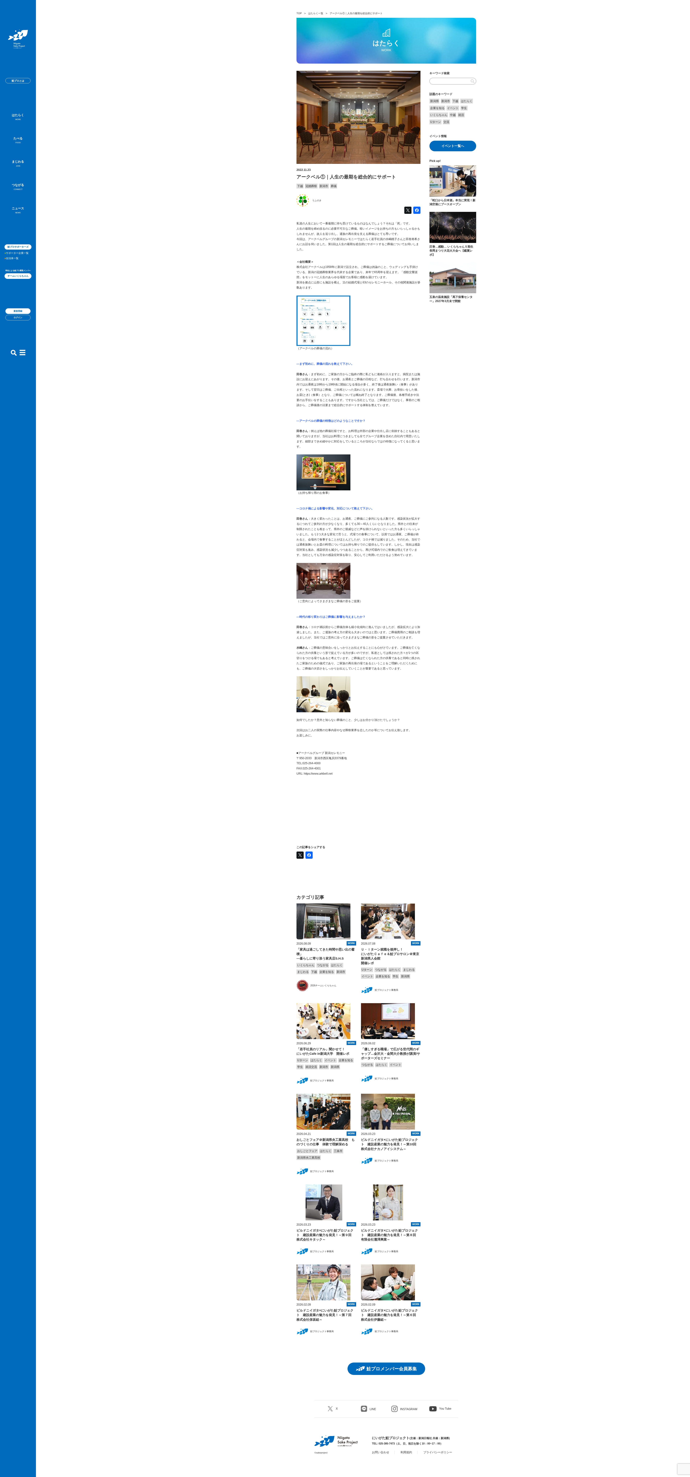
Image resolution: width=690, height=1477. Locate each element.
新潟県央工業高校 (308, 1157)
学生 (395, 976)
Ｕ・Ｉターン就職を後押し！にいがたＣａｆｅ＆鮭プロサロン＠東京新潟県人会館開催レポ (390, 956)
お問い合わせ (380, 1452)
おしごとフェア (307, 1150)
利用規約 (406, 1452)
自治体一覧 (12, 258)
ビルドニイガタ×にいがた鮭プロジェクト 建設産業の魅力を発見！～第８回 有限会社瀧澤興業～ (390, 1235)
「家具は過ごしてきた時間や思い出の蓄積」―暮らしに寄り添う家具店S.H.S (325, 954)
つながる (18, 186)
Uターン (367, 969)
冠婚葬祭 (311, 186)
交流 (446, 121)
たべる (18, 140)
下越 (300, 186)
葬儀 (334, 186)
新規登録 (18, 311)
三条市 (338, 1150)
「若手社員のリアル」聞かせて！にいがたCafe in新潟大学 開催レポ (322, 1051)
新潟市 (323, 186)
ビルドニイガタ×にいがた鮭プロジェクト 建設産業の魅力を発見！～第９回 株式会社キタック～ (325, 1235)
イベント (367, 976)
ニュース (18, 210)
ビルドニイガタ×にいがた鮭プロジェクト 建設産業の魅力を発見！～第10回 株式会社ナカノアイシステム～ (390, 1144)
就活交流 (311, 1066)
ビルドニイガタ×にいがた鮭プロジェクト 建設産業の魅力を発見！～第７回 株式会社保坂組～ (325, 1315)
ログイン (18, 317)
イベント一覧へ (452, 146)
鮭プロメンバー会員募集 (392, 1368)
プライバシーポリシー (437, 1452)
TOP (299, 13)
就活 (461, 114)
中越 (453, 114)
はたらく (18, 116)
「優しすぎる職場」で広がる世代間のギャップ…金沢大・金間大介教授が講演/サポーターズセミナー (390, 1053)
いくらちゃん (305, 965)
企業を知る (326, 971)
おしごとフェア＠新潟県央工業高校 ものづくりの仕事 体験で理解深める (325, 1142)
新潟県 (405, 976)
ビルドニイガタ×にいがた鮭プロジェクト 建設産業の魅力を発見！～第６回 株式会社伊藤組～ (390, 1315)
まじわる (18, 163)
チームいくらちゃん (18, 276)
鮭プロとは (18, 80)
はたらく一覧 (315, 13)
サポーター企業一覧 (17, 253)
